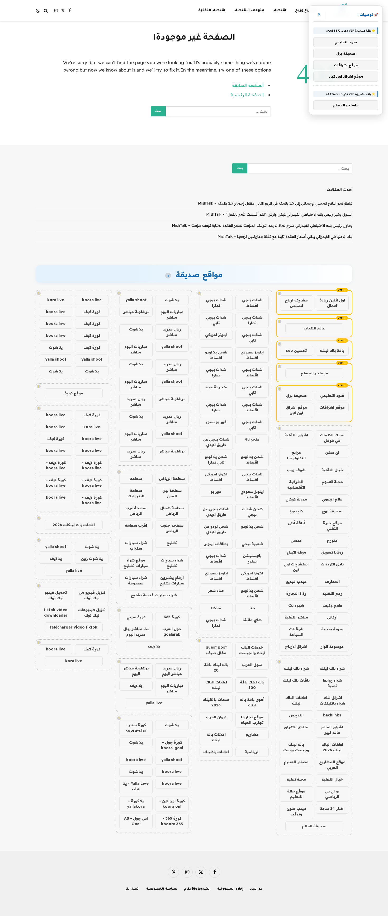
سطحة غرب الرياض (135, 511)
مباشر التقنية (296, 617)
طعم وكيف (332, 605)
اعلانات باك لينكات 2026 (74, 524)
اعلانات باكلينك (216, 751)
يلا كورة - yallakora (136, 804)
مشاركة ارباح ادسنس (296, 303)
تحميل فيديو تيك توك (56, 595)
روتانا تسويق (332, 552)
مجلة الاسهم (332, 481)
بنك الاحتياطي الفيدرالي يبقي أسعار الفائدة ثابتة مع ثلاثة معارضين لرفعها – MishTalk (284, 236)
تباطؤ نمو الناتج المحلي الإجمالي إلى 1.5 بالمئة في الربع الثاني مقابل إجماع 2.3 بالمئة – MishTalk (275, 203)
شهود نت (296, 605)
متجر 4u (252, 439)
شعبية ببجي (252, 543)
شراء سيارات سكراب (136, 545)
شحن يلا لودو (252, 526)
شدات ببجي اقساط (252, 303)
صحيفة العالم (314, 826)
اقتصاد (279, 10)
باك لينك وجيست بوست (296, 747)
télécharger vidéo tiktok (73, 627)
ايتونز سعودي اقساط (252, 355)
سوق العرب (252, 664)
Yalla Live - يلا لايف (136, 786)
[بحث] (46, 11)
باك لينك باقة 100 (252, 685)
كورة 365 (172, 617)
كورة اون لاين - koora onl (172, 804)
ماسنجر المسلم (314, 373)
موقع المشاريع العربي (332, 764)
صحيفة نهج (332, 511)
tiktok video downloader (56, 612)
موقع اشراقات (332, 407)
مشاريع (252, 734)
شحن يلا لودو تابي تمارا (216, 459)
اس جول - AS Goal (136, 821)
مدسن (296, 540)
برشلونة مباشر (136, 311)
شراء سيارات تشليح (172, 563)
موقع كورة (73, 393)
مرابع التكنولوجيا (296, 455)
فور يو (216, 491)
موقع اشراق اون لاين (296, 410)
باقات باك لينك (296, 680)
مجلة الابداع (296, 552)
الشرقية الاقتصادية (296, 484)
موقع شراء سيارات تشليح (136, 563)
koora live (136, 759)
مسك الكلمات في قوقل (332, 438)
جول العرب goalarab (171, 631)
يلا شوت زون (92, 558)
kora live (55, 300)
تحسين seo (296, 350)
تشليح (172, 542)
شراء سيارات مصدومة (136, 580)
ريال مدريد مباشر (172, 332)
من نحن (256, 889)
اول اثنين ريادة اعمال (332, 303)
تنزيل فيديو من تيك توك (92, 595)
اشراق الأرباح (296, 646)
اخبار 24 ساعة (332, 808)
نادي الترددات (332, 564)
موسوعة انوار (332, 646)
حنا (252, 608)
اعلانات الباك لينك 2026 (332, 747)
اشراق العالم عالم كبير (332, 730)
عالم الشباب (314, 328)
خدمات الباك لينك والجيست (252, 650)
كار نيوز (296, 511)
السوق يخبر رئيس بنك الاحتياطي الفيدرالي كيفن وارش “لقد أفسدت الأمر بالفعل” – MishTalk (279, 214)
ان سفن (332, 452)
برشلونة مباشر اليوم (136, 671)
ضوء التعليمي (332, 395)
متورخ (332, 540)
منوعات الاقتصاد (249, 10)
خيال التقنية (332, 470)
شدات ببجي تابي (216, 320)
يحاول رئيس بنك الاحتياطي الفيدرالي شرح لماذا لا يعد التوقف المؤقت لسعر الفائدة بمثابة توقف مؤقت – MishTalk (262, 225)
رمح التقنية (332, 593)
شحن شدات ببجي (252, 512)
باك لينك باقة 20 (216, 667)
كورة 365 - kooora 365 (172, 821)
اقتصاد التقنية (211, 10)
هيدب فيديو (296, 581)
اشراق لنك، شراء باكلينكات (332, 700)
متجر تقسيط (216, 387)
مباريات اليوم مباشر (171, 314)
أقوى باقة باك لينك (252, 702)
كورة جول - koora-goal (172, 745)
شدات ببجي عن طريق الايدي (216, 442)
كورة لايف (91, 311)
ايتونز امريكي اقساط (216, 477)
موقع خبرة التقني (332, 526)
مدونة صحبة (332, 629)
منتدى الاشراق (296, 727)
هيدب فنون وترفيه (296, 811)
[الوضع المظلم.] (38, 10)
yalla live (154, 703)
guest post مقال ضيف (216, 650)
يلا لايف (154, 646)
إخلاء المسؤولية (230, 889)
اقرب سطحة (136, 525)
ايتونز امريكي (216, 334)
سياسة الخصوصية (161, 889)
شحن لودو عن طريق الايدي (216, 529)
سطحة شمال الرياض (172, 511)
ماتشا (216, 608)
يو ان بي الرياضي (332, 794)
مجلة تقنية (296, 779)
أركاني (332, 617)
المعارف (332, 581)
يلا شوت (172, 300)
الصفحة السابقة (248, 85)
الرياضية (252, 751)
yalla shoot (135, 300)
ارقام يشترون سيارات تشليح (171, 580)
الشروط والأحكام (197, 889)
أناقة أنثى (296, 523)
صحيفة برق (296, 395)
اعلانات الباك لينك (296, 700)
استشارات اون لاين (296, 567)
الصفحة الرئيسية (247, 94)
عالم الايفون (332, 499)
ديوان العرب (216, 717)
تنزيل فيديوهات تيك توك (91, 612)
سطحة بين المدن (172, 493)
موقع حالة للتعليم (296, 794)
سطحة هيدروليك (135, 493)
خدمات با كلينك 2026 (216, 702)
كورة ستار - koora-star (135, 728)
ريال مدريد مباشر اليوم (172, 671)
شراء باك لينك (332, 668)
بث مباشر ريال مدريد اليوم (136, 631)
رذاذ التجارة (296, 593)
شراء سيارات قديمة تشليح (154, 595)
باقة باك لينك (332, 350)
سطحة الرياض (172, 478)
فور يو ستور (216, 421)
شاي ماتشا (252, 619)
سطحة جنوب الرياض (171, 528)
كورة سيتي (135, 617)
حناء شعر (216, 590)
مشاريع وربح (306, 10)
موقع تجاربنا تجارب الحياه (252, 720)
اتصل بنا (133, 889)
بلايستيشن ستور (252, 558)
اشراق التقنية (296, 435)
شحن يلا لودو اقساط (216, 355)
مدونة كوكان (296, 499)
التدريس (296, 715)
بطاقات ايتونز (216, 543)
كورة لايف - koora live (92, 465)
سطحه (136, 478)
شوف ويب (296, 470)
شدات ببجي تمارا (216, 303)
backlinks (332, 715)
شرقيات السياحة (296, 632)
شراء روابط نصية (332, 683)
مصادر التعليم (296, 761)
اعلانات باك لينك (216, 737)
